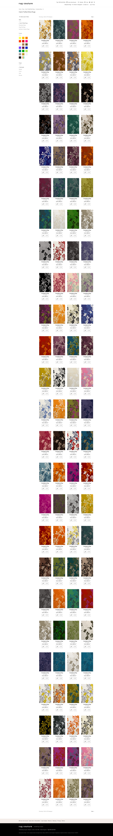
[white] (26, 54)
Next (92, 16)
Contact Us (85, 4)
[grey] (20, 54)
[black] (20, 57)
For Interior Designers (77, 4)
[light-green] (26, 51)
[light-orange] (23, 38)
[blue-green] (20, 51)
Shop (93, 4)
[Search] (94, 2)
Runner (20, 75)
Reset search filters (25, 16)
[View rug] (43, 46)
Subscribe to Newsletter (34, 820)
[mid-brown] (23, 44)
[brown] (26, 44)
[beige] (20, 44)
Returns (50, 820)
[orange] (26, 38)
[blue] (26, 48)
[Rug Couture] (26, 2)
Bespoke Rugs (68, 4)
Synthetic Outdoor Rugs (24, 29)
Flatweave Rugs (22, 25)
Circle (20, 71)
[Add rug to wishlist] (47, 46)
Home (20, 9)
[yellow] (20, 38)
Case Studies (44, 820)
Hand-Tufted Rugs (23, 23)
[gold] (23, 54)
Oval (20, 73)
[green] (23, 51)
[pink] (26, 41)
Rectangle (21, 67)
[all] (23, 57)
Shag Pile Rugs (22, 27)
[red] (23, 41)
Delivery (54, 820)
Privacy (59, 820)
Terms (63, 820)
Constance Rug (39, 9)
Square (20, 69)
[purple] (23, 48)
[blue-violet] (20, 48)
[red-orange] (20, 41)
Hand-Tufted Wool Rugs (30, 9)
